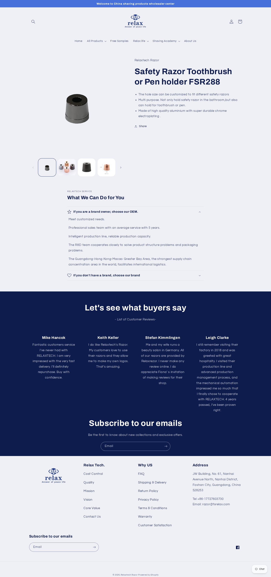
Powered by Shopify (148, 575)
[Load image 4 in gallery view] (106, 167)
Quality (89, 482)
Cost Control (93, 474)
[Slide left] (33, 167)
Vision (88, 499)
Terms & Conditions (152, 508)
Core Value (92, 508)
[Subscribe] (166, 446)
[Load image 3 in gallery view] (87, 167)
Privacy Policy (148, 499)
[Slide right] (121, 167)
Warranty (145, 516)
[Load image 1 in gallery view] (47, 167)
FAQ (141, 474)
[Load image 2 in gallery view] (67, 167)
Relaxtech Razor (129, 575)
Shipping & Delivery (152, 482)
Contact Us (92, 516)
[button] (33, 21)
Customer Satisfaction (155, 525)
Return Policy (148, 491)
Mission (89, 491)
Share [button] (143, 126)
